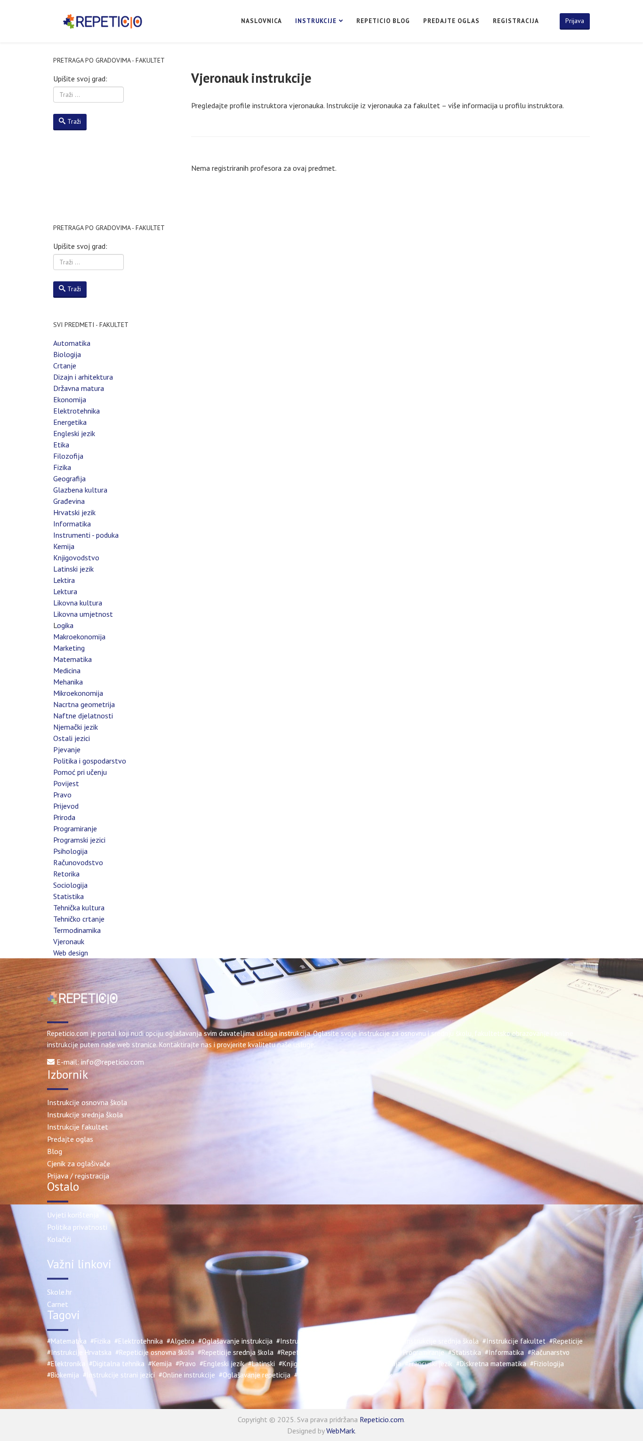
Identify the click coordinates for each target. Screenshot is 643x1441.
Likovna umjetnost (83, 614)
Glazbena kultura (80, 489)
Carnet (57, 1304)
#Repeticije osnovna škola (154, 1352)
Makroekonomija (79, 636)
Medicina (66, 670)
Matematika (72, 659)
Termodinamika (77, 930)
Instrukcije (316, 21)
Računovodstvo (78, 862)
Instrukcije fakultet (77, 1126)
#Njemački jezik (369, 1374)
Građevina (69, 501)
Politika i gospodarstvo (89, 760)
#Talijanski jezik (318, 1374)
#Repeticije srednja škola (235, 1352)
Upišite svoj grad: (80, 78)
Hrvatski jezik (74, 512)
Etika (61, 444)
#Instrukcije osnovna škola (356, 1341)
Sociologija (70, 885)
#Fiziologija (547, 1363)
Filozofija (68, 456)
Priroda (64, 817)
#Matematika (67, 1341)
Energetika (70, 422)
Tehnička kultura (78, 907)
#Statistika (464, 1352)
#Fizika (100, 1341)
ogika (65, 625)
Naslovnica (261, 21)
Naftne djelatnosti (83, 715)
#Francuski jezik (428, 1363)
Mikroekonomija (78, 693)
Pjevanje (66, 749)
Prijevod (66, 806)
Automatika (71, 343)
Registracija (516, 21)
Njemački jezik (75, 727)
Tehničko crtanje (78, 919)
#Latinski (261, 1363)
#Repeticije (566, 1341)
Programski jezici (79, 839)
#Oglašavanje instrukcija (235, 1341)
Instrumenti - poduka (86, 535)
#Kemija (160, 1363)
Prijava (574, 20)
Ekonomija (69, 399)
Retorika (66, 873)
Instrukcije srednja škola (85, 1114)
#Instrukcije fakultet (514, 1341)
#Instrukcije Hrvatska (79, 1352)
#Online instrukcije (187, 1374)
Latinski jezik (73, 568)
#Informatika (504, 1352)
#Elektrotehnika (138, 1341)
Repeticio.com (382, 1419)
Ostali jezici (71, 738)
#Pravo (186, 1363)
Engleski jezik (74, 433)
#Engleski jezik (222, 1363)
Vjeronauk (68, 941)
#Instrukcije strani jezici (119, 1374)
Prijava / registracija (78, 1175)
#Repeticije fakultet (307, 1352)
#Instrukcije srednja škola (440, 1341)
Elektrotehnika (76, 410)
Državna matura (78, 388)
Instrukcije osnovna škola (87, 1102)
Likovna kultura (77, 602)
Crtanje (64, 365)
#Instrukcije (294, 1341)
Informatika (72, 523)
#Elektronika (66, 1363)
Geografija (69, 478)
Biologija (67, 354)
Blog (54, 1151)
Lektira (64, 580)
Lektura (65, 591)
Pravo (62, 794)
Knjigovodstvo (76, 557)
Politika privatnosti (77, 1227)
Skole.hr (59, 1292)
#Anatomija (384, 1363)
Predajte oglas (451, 21)
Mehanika (68, 681)
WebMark (340, 1430)
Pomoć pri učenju (80, 772)
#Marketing (346, 1363)
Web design (70, 952)
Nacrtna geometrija (84, 704)
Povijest (66, 783)
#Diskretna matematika (491, 1363)
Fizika (62, 467)
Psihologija (70, 851)
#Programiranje (421, 1352)
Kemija (63, 546)
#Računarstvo (549, 1352)
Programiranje (75, 828)
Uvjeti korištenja (73, 1214)
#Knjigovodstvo (302, 1363)
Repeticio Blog (383, 21)
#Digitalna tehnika (117, 1363)
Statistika (68, 896)
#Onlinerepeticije (369, 1352)
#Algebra (180, 1341)
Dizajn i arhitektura (83, 377)
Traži (74, 121)
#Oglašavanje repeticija (254, 1374)
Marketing (69, 648)
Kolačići (59, 1239)
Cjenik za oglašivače (78, 1163)
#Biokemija (63, 1374)
